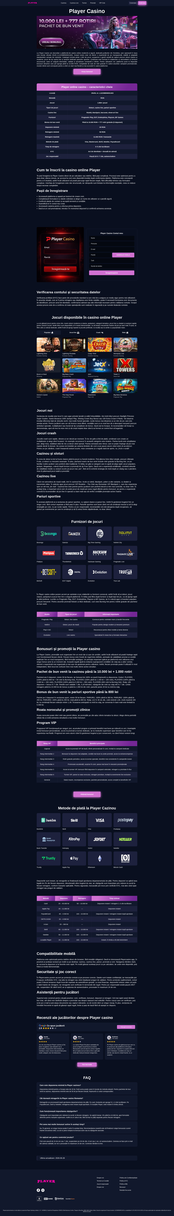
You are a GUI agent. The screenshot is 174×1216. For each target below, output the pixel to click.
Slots (124, 332)
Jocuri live (72, 332)
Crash (98, 332)
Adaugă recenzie (126, 1027)
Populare (47, 332)
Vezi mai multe (87, 1064)
